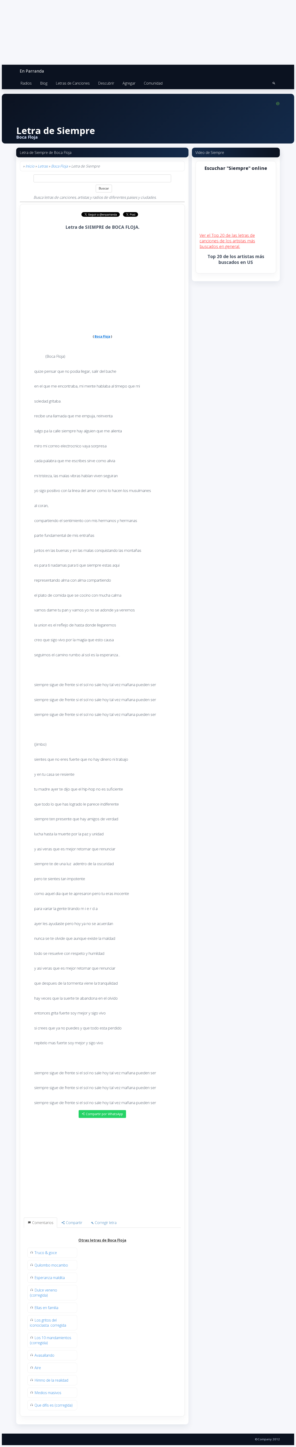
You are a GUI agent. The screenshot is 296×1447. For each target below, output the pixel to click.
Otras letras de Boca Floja (102, 1240)
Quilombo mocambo (51, 1265)
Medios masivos (47, 1392)
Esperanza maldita (49, 1277)
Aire (37, 1367)
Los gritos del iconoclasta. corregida (48, 1323)
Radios (26, 83)
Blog (43, 83)
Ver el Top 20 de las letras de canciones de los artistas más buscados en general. (227, 240)
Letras (43, 166)
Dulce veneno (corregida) (43, 1293)
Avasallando (44, 1355)
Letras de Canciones (73, 83)
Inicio (29, 166)
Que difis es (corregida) (53, 1405)
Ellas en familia (46, 1307)
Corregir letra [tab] (105, 1222)
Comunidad (153, 83)
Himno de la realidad (51, 1380)
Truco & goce (45, 1252)
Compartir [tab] (73, 1222)
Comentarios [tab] (42, 1222)
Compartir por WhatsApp (104, 1114)
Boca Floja (59, 166)
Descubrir (106, 83)
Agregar (129, 83)
